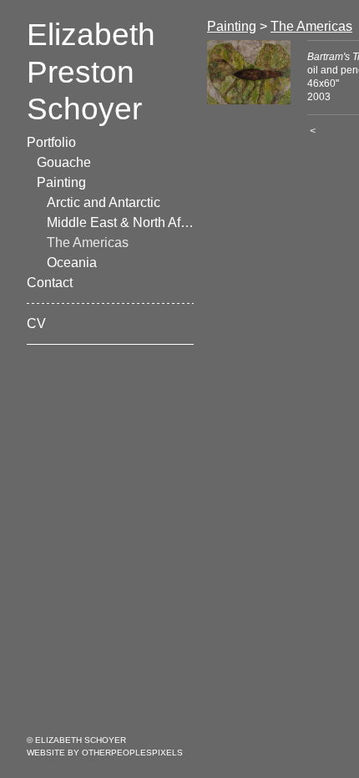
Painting (61, 182)
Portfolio (51, 142)
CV (36, 323)
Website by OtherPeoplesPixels (105, 752)
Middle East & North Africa (120, 222)
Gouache (64, 162)
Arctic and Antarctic (103, 202)
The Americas (88, 242)
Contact (50, 282)
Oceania (72, 262)
